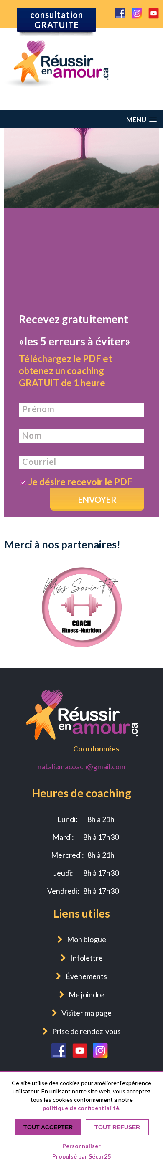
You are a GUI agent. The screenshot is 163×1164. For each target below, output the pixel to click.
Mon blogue (86, 939)
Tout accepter (48, 1127)
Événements (86, 976)
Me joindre (86, 994)
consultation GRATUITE (56, 20)
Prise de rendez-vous (86, 1031)
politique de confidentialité (81, 1107)
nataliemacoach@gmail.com (81, 766)
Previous (12, 563)
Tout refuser (117, 1127)
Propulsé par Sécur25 (81, 1156)
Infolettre (86, 957)
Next (151, 563)
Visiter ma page (86, 1012)
